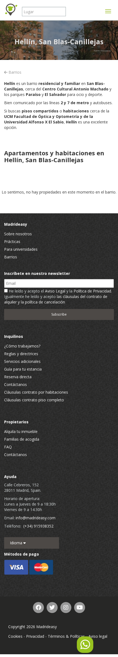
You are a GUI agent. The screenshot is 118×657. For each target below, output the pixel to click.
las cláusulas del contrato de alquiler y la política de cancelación (55, 299)
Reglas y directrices (21, 353)
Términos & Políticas (66, 636)
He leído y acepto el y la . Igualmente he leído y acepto (58, 296)
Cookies (15, 636)
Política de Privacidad (92, 291)
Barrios (14, 72)
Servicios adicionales (22, 361)
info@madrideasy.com (35, 517)
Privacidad (35, 636)
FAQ (8, 446)
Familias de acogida (21, 439)
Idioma (16, 542)
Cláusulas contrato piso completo (34, 399)
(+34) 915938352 (38, 526)
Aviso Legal (55, 291)
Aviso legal (97, 636)
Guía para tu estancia (23, 369)
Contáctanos (15, 384)
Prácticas (12, 241)
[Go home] (11, 9)
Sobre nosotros (18, 233)
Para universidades (21, 249)
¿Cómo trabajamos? (22, 346)
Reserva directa (18, 376)
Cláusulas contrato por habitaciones (36, 392)
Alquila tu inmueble (21, 431)
